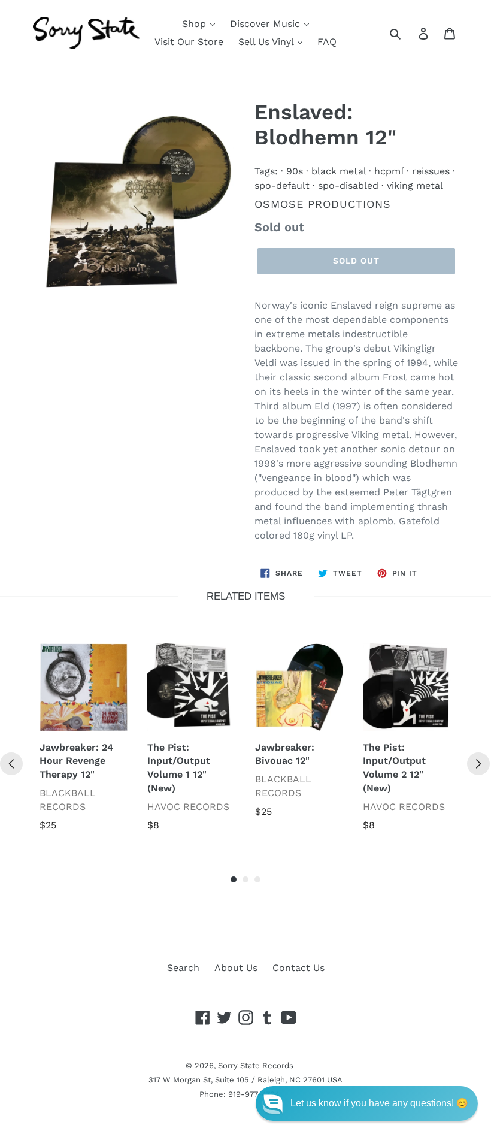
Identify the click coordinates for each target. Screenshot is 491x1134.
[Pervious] (11, 763)
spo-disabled (348, 185)
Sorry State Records (255, 1065)
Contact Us (298, 967)
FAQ (327, 41)
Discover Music (266, 23)
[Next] (478, 763)
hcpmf (389, 171)
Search (183, 967)
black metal (338, 171)
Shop (195, 23)
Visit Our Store (188, 41)
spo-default (282, 185)
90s (294, 171)
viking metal (415, 185)
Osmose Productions (322, 204)
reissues (431, 171)
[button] (367, 1103)
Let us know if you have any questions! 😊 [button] (379, 1103)
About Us (235, 967)
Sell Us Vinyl (267, 41)
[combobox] (408, 33)
